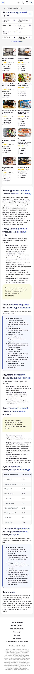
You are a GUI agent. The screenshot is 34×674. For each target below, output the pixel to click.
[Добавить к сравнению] (14, 53)
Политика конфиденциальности (17, 641)
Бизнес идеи (17, 632)
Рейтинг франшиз (17, 625)
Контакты (17, 635)
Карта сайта (17, 638)
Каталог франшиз (17, 622)
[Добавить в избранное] (14, 50)
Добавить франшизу (17, 628)
